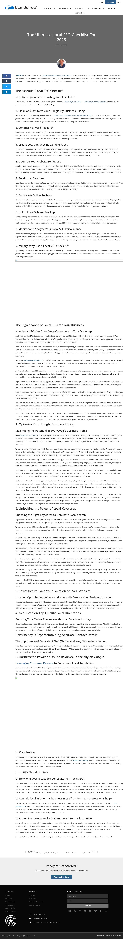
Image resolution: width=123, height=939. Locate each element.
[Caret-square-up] (106, 911)
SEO (34, 102)
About (110, 9)
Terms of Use (100, 936)
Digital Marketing (95, 9)
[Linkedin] (69, 911)
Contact (78, 13)
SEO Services (64, 9)
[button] (6, 76)
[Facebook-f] (80, 911)
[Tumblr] (101, 911)
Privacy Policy (110, 936)
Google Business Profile (27, 435)
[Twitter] (90, 911)
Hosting (78, 9)
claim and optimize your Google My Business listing (72, 115)
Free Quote (110, 2)
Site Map (118, 936)
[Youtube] (85, 911)
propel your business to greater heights (56, 75)
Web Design (48, 9)
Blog (118, 2)
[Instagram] (75, 911)
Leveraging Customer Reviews (34, 663)
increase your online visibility (95, 102)
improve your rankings (73, 102)
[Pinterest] (95, 911)
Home (101, 2)
